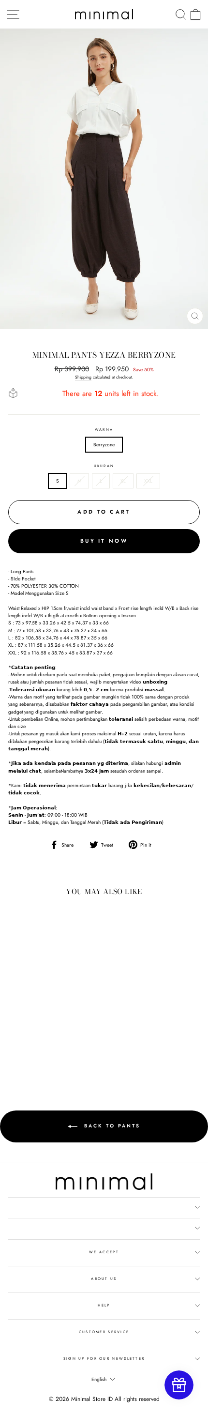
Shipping (83, 377)
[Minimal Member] (178, 1384)
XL (123, 481)
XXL (148, 481)
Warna (104, 429)
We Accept (104, 1252)
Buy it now (104, 541)
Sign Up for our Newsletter (104, 1358)
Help (104, 1305)
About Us (104, 1278)
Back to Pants (110, 1126)
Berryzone (104, 444)
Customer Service (104, 1332)
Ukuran (104, 466)
